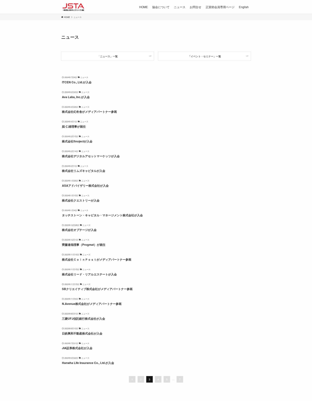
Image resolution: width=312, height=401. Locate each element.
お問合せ (195, 7)
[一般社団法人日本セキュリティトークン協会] (73, 7)
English (244, 7)
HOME (143, 7)
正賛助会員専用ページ (220, 7)
